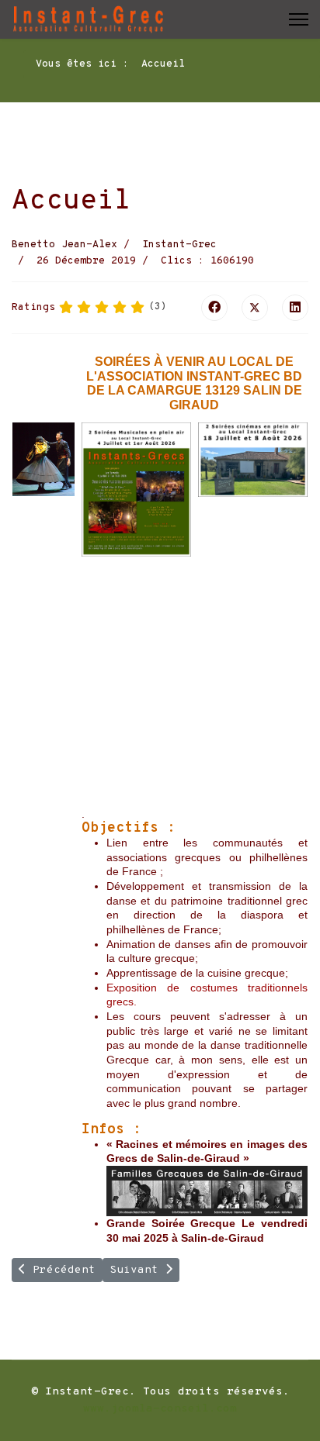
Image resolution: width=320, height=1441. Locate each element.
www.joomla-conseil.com (160, 1408)
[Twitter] (255, 308)
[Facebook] (214, 308)
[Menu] (298, 19)
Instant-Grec (179, 245)
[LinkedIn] (295, 308)
